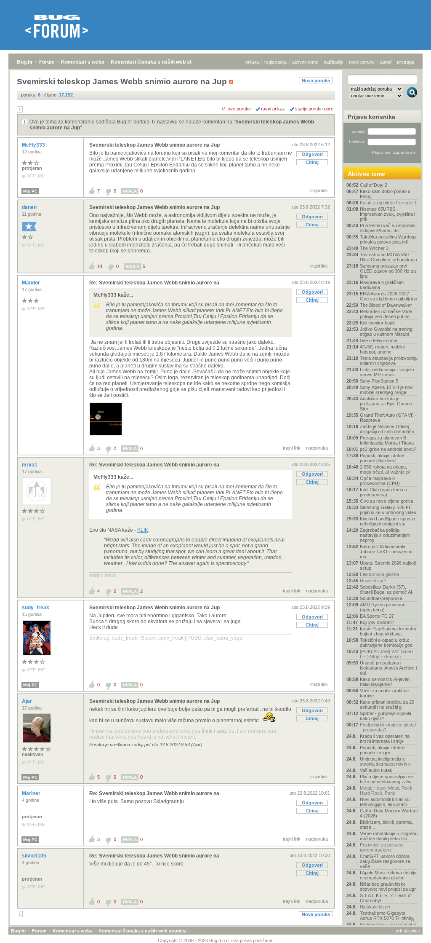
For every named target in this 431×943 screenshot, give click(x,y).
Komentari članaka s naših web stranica (159, 62)
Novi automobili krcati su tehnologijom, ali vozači (385, 802)
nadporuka (317, 447)
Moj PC (30, 191)
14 (99, 266)
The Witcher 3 (374, 248)
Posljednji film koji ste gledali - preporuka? (388, 727)
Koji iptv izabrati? (377, 622)
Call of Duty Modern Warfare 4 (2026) (389, 813)
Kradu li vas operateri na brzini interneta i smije (385, 739)
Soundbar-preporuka (381, 598)
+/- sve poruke (236, 108)
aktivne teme (305, 61)
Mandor (31, 283)
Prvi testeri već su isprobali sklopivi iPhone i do (387, 228)
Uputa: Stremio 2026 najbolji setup (388, 565)
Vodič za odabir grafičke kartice (384, 693)
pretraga (405, 61)
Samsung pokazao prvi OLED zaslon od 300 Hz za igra (388, 271)
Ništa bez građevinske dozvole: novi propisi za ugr (388, 886)
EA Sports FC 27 (377, 616)
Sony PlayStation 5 (379, 380)
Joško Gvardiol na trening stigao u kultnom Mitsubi (386, 332)
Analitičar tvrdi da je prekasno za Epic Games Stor (386, 403)
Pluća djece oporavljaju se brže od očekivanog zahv (386, 779)
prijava (252, 61)
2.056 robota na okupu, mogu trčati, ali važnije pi (385, 469)
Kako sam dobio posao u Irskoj (385, 194)
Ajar (27, 701)
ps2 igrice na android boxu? (388, 449)
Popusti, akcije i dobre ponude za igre (382, 750)
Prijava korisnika (371, 116)
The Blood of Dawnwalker (386, 305)
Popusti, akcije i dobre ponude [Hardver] (382, 458)
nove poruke (362, 61)
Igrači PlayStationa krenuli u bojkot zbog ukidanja (388, 631)
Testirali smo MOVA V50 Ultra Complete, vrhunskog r (389, 257)
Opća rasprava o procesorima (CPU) (380, 481)
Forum (47, 62)
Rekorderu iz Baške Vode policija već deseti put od (386, 314)
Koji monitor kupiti (377, 322)
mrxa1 (30, 465)
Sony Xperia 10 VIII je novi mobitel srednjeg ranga (386, 390)
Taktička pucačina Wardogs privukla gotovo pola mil (388, 239)
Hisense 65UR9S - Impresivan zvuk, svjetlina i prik (387, 214)
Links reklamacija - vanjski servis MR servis (387, 372)
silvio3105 (35, 856)
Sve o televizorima (378, 340)
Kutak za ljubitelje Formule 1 (388, 202)
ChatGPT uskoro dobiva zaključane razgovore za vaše (385, 861)
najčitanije (333, 61)
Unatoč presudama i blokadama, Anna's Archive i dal (388, 667)
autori (385, 61)
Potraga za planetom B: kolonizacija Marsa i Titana (387, 440)
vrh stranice (408, 930)
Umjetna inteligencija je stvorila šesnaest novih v (385, 761)
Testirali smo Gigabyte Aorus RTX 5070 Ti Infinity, (387, 916)
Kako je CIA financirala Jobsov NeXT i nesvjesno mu (386, 551)
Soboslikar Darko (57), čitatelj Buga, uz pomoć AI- (387, 589)
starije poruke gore (314, 108)
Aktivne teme (366, 173)
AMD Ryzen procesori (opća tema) (382, 607)
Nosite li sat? (373, 580)
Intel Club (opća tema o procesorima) (383, 492)
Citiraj (312, 162)
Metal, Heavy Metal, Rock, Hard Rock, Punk (387, 790)
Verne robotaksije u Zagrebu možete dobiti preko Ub (389, 836)
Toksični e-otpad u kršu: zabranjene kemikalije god (386, 643)
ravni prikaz (273, 108)
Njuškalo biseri (375, 906)
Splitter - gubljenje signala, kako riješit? (386, 716)
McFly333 (34, 145)
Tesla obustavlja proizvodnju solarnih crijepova (389, 361)
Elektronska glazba (379, 574)
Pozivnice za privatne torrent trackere (382, 847)
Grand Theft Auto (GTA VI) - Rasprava (388, 418)
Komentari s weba (82, 62)
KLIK (142, 530)
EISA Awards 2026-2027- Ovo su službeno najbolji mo (388, 296)
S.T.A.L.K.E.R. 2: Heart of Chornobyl (386, 898)
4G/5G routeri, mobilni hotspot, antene (382, 349)
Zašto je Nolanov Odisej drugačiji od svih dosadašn (387, 429)
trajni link (319, 190)
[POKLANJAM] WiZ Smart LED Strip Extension (386, 654)
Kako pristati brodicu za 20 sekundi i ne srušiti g (387, 704)
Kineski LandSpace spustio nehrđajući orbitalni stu (387, 521)
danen (30, 207)
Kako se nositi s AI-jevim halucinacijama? (385, 682)
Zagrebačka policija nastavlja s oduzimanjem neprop (385, 535)
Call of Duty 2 (373, 185)
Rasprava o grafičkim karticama (382, 285)
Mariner (32, 793)
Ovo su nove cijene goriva (386, 501)
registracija (275, 61)
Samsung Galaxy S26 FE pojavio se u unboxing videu (388, 510)
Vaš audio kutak (376, 770)
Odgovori (312, 154)
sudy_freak (36, 608)
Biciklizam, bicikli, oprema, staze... (386, 825)
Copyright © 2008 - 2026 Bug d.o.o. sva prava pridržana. (216, 940)
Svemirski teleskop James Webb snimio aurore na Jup (154, 145)
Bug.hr (25, 62)
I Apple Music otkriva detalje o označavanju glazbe (388, 875)
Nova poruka (316, 80)
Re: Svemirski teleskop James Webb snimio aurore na (154, 283)
